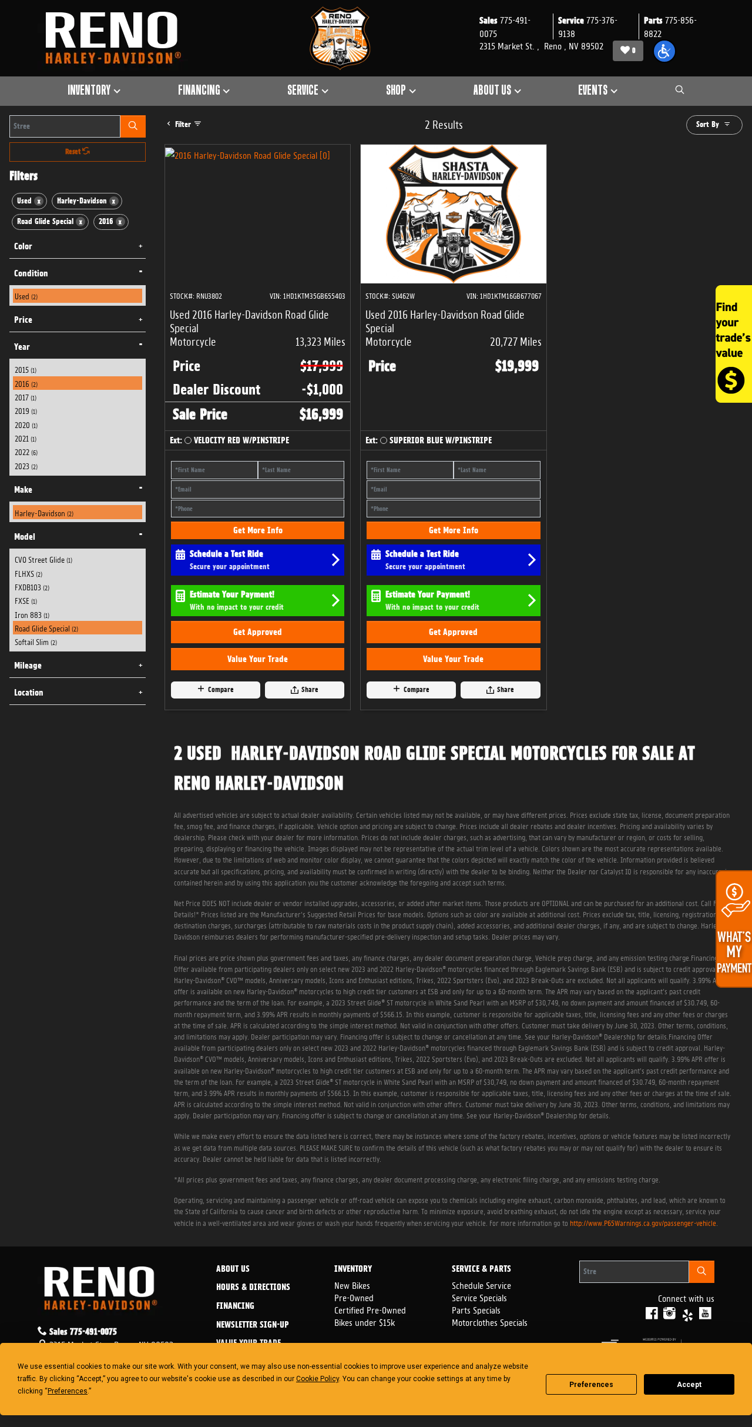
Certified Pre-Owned (370, 1309)
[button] (664, 51)
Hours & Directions (253, 1287)
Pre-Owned (354, 1297)
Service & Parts (481, 1269)
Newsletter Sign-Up (252, 1325)
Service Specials (479, 1297)
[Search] (133, 126)
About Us (233, 1269)
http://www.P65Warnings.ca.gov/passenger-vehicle (643, 1222)
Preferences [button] (68, 1391)
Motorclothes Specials (490, 1321)
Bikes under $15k (364, 1321)
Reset (73, 151)
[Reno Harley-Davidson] (119, 38)
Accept (689, 1385)
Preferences (591, 1385)
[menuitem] (78, 295)
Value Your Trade (257, 659)
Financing (235, 1306)
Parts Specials (476, 1309)
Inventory (353, 1269)
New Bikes (352, 1284)
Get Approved (257, 632)
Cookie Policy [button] (317, 1379)
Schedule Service (481, 1284)
